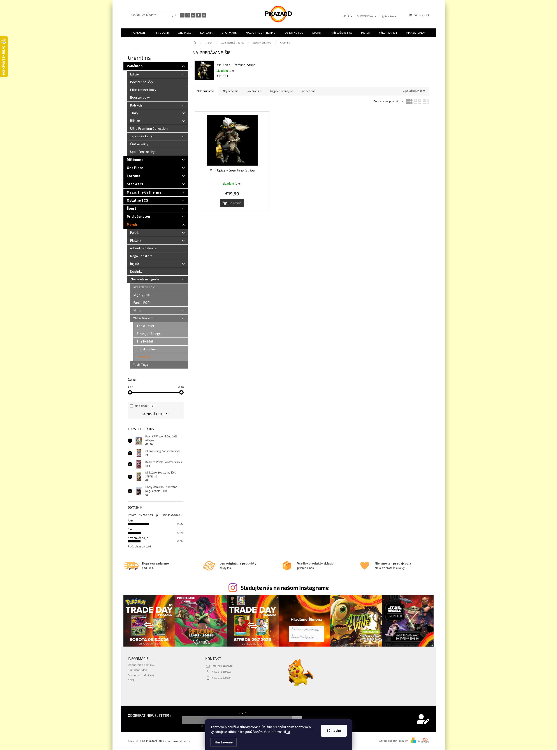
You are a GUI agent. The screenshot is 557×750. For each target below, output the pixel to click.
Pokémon (135, 66)
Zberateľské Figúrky (145, 279)
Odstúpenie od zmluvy (141, 665)
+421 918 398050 (221, 678)
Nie (130, 529)
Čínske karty (139, 144)
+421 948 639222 (221, 672)
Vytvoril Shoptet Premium (393, 741)
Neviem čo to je (138, 538)
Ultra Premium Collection (149, 128)
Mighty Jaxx (141, 294)
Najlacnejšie (231, 91)
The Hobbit (145, 341)
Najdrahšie (254, 91)
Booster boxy (140, 97)
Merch (132, 224)
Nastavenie (223, 742)
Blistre (135, 120)
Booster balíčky (141, 82)
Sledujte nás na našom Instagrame (285, 587)
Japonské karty (141, 136)
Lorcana (133, 176)
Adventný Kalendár (144, 248)
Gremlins (143, 357)
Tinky (134, 113)
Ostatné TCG (137, 200)
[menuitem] (138, 32)
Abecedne (309, 91)
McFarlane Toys (144, 287)
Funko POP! (141, 302)
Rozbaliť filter (153, 414)
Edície (134, 74)
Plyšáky (135, 240)
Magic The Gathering (144, 192)
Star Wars (135, 184)
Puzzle (134, 232)
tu (288, 731)
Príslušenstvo (138, 216)
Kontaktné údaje (137, 670)
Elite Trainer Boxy (143, 89)
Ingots (135, 263)
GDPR (131, 680)
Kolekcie (136, 105)
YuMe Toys (140, 364)
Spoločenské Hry (142, 151)
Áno (130, 521)
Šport (131, 208)
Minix (137, 310)
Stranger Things (149, 333)
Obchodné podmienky (141, 675)
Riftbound (135, 160)
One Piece (135, 168)
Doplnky (136, 271)
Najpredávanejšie (281, 91)
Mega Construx (141, 256)
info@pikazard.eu (222, 666)
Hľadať (174, 15)
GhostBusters (147, 349)
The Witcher (145, 325)
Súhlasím (334, 730)
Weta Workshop (144, 318)
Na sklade (144, 406)
